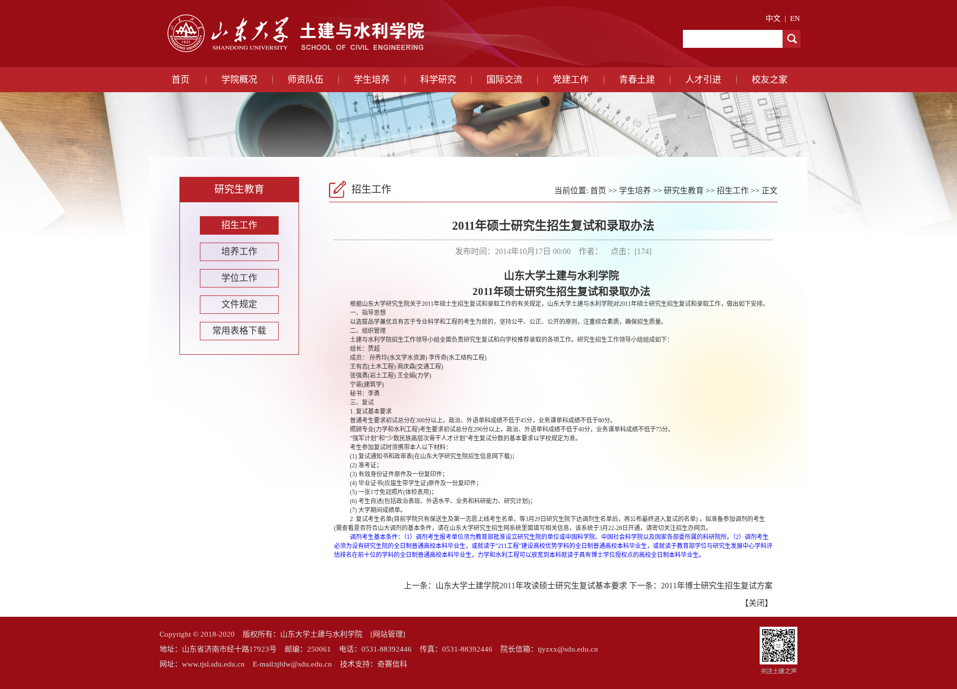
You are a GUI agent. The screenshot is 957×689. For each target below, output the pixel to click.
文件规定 (239, 304)
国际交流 (504, 80)
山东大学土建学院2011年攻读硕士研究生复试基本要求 (531, 585)
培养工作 (239, 252)
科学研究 (438, 80)
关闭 (757, 603)
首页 (180, 80)
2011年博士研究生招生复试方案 (717, 585)
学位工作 (239, 278)
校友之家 (770, 80)
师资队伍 (305, 80)
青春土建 (637, 80)
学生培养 (372, 80)
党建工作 (571, 80)
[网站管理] (387, 634)
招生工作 (239, 225)
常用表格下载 (239, 331)
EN (795, 18)
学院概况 (239, 80)
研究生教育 (684, 190)
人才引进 (703, 80)
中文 (773, 18)
